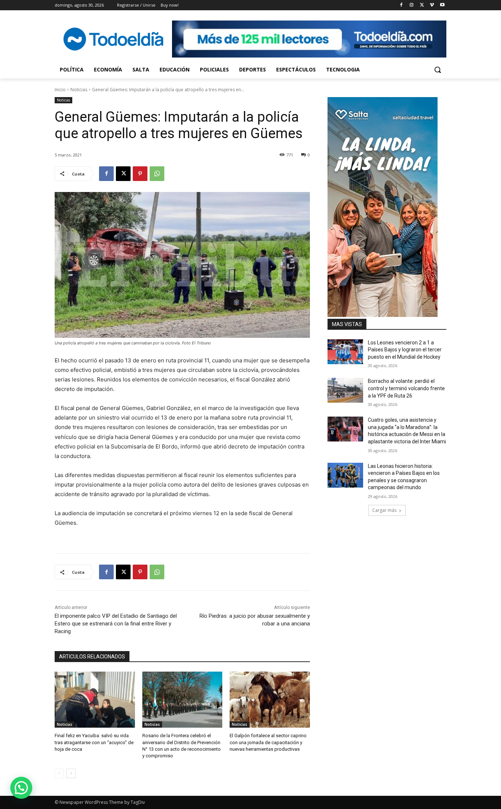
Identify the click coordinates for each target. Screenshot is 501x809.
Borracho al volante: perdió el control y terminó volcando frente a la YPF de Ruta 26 (406, 388)
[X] (422, 5)
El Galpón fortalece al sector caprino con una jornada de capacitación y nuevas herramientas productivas (268, 742)
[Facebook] (401, 5)
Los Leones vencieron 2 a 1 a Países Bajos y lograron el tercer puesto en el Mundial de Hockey (405, 350)
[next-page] (71, 773)
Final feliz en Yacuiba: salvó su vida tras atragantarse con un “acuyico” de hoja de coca (94, 742)
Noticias (78, 89)
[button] (437, 69)
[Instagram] (411, 5)
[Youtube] (442, 5)
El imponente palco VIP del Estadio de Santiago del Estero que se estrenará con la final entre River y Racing (116, 624)
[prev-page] (59, 773)
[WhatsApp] (157, 173)
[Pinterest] (140, 173)
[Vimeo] (432, 5)
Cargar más (384, 510)
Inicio (60, 89)
